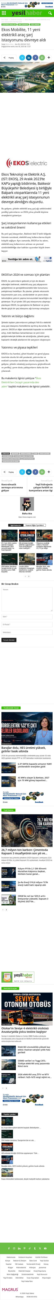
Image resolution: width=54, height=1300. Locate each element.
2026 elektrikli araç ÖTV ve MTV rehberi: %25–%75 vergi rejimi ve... (35, 1076)
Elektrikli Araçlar (16, 19)
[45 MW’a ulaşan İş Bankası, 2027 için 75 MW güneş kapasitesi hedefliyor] (8, 781)
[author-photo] (27, 504)
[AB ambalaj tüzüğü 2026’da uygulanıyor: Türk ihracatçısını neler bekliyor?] (27, 535)
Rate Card (33, 1261)
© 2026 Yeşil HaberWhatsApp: (25, 1295)
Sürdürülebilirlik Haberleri (10, 540)
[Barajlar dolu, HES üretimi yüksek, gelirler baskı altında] (44, 559)
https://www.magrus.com (27, 517)
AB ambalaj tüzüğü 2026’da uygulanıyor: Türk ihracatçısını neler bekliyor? (27, 545)
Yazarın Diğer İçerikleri (34, 525)
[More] (49, 57)
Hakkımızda (11, 1257)
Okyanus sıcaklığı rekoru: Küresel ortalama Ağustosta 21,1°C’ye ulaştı (43, 545)
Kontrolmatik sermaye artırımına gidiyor (12, 487)
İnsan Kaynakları (33, 1278)
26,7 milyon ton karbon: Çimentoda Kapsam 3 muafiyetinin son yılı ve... (24, 851)
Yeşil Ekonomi (25, 540)
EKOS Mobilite (8, 456)
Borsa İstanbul (26, 454)
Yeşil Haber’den (27, 1281)
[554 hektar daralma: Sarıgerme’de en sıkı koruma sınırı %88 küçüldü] (9, 559)
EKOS (35, 454)
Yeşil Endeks (35, 24)
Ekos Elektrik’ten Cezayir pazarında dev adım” (21, 382)
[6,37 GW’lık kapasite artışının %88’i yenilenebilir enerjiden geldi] (8, 768)
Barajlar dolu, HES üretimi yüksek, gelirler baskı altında (44, 568)
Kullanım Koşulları (25, 1257)
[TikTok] (29, 1248)
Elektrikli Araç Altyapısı (24, 456)
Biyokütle (11, 1271)
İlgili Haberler (16, 525)
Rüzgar (10, 1267)
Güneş (46, 1264)
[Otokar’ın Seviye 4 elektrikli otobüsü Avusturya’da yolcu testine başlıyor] (27, 1009)
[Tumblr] (35, 1248)
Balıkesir (15, 454)
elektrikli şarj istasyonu (12, 459)
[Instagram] (14, 1248)
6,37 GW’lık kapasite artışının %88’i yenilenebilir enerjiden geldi (35, 765)
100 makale (19, 1264)
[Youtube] (45, 1248)
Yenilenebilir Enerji (33, 1264)
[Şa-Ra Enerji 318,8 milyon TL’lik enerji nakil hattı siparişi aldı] (8, 886)
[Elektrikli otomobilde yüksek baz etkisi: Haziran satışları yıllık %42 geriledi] (8, 1051)
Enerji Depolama (40, 1271)
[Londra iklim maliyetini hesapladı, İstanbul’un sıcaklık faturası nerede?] (27, 559)
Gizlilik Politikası (41, 1257)
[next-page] (28, 576)
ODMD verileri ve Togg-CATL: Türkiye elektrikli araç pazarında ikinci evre (34, 1063)
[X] (22, 57)
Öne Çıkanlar (23, 24)
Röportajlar (46, 1278)
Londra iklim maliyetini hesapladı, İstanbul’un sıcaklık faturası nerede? (27, 569)
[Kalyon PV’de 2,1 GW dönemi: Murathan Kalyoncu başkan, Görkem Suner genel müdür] (8, 872)
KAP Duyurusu (28, 459)
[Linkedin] (29, 57)
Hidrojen (32, 1267)
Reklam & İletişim (19, 1261)
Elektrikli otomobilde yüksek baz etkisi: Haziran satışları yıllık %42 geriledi (34, 1050)
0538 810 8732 (32, 1297)
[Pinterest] (24, 1248)
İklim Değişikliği (12, 1274)
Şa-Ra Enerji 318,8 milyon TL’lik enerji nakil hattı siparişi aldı (33, 883)
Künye (7, 1261)
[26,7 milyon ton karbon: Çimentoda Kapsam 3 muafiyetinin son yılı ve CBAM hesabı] (27, 830)
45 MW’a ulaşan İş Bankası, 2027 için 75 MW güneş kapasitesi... (33, 779)
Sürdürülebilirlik (28, 1274)
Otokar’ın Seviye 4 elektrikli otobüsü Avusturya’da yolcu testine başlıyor (25, 1030)
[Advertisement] (27, 125)
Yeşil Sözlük (44, 1261)
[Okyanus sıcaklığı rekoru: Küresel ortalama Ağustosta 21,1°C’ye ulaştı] (44, 535)
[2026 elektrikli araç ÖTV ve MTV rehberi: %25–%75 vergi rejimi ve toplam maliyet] (8, 1078)
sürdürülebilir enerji (11, 461)
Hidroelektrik (42, 564)
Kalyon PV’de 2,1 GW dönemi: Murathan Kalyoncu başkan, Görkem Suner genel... (32, 871)
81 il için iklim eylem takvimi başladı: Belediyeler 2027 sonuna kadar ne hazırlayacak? (9, 546)
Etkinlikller (19, 1278)
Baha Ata (9, 44)
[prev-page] (25, 576)
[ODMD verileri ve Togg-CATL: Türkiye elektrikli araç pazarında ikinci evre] (8, 1064)
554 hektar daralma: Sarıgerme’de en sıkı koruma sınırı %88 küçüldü (9, 569)
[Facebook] (35, 57)
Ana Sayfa (4, 19)
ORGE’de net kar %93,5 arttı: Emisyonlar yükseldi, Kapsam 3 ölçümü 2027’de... (33, 899)
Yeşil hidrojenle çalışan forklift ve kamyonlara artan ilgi (41, 487)
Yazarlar (9, 1264)
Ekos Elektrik (44, 454)
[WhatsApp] (42, 57)
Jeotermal (42, 1267)
